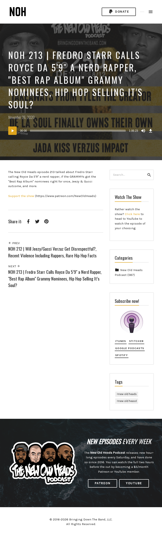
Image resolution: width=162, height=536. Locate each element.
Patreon (103, 483)
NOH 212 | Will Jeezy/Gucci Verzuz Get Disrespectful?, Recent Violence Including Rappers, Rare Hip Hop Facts (52, 252)
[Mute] (143, 130)
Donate (121, 11)
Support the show (21, 196)
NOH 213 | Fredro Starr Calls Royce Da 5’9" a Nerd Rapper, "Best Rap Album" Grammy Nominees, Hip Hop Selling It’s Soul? (54, 278)
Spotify (121, 355)
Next (12, 266)
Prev (15, 243)
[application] (81, 130)
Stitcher (136, 341)
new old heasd (127, 401)
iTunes (120, 341)
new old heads (127, 394)
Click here (132, 214)
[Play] (12, 130)
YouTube (134, 483)
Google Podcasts (129, 348)
